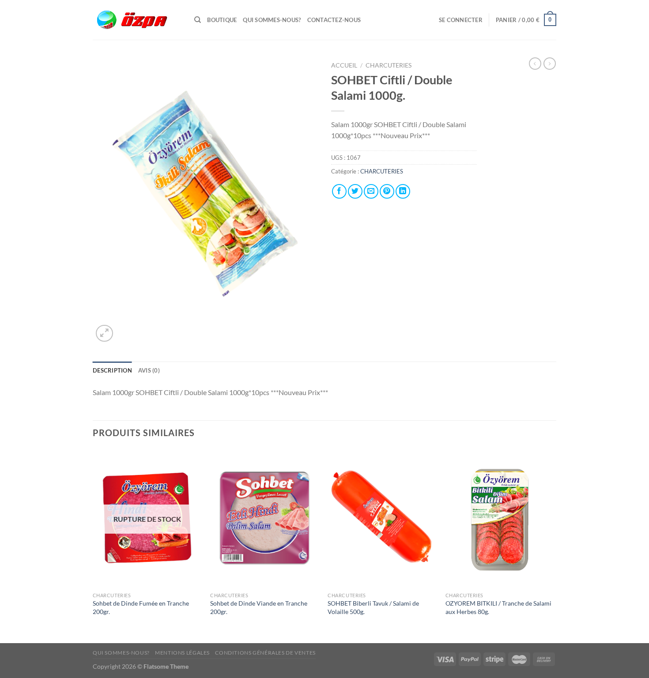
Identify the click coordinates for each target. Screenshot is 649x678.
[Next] (553, 545)
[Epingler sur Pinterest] (387, 191)
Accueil (344, 65)
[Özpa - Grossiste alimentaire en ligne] (137, 20)
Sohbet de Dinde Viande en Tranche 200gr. (258, 607)
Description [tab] (112, 370)
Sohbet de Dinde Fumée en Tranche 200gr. (141, 607)
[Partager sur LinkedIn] (403, 191)
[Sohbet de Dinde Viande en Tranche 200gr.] (264, 518)
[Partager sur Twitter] (355, 191)
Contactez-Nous (334, 19)
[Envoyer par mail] (371, 191)
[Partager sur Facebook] (339, 191)
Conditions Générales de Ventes (265, 652)
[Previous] (93, 545)
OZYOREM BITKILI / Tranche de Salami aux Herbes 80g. (498, 607)
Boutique (222, 19)
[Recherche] (197, 19)
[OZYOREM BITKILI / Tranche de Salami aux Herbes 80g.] (500, 518)
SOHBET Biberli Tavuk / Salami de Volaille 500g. (373, 607)
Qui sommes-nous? (272, 19)
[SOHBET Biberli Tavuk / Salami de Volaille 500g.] (382, 518)
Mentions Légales (182, 652)
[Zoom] (104, 333)
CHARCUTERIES (389, 65)
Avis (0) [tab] (149, 370)
